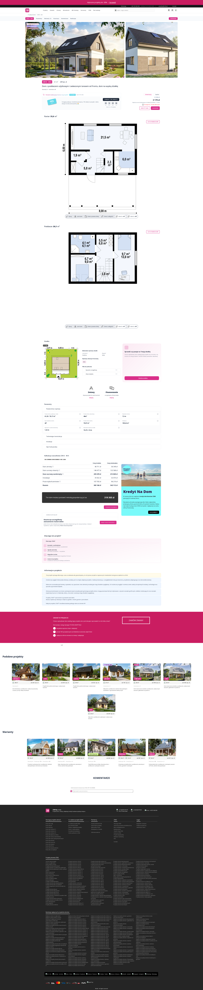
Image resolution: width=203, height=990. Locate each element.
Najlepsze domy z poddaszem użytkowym (56, 922)
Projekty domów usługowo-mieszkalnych (78, 892)
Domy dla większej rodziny (52, 835)
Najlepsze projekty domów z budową (145, 947)
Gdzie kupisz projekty (96, 825)
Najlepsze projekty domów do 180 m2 (100, 940)
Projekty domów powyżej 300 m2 (76, 869)
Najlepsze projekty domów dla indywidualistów (53, 941)
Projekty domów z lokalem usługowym (122, 890)
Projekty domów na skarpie (74, 890)
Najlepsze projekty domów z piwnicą (77, 957)
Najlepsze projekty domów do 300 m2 (77, 927)
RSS (50, 974)
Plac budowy (96, 10)
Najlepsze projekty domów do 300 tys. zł (77, 934)
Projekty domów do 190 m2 (97, 877)
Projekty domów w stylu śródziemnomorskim (119, 896)
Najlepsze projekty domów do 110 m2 (100, 939)
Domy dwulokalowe (50, 901)
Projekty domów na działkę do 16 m (144, 894)
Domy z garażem (50, 877)
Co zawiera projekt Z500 (74, 823)
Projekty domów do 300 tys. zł (75, 875)
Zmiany (59, 10)
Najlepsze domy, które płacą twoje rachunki (78, 916)
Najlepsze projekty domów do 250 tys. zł (77, 933)
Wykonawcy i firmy (95, 827)
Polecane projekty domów (97, 894)
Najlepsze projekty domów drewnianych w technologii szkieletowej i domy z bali (56, 929)
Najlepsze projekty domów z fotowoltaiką (123, 959)
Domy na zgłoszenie (50, 863)
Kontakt (116, 841)
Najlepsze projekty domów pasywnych (77, 942)
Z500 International (95, 832)
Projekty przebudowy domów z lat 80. (145, 864)
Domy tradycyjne (50, 880)
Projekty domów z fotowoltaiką (120, 892)
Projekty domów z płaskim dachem (76, 889)
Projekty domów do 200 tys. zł (75, 872)
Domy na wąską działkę (51, 878)
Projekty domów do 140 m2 (97, 884)
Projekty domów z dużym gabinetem (144, 887)
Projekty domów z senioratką (120, 866)
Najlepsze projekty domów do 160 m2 (100, 945)
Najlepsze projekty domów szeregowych (123, 934)
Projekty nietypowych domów (143, 869)
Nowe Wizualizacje (33, 24)
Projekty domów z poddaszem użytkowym (56, 867)
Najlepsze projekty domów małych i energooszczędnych (144, 936)
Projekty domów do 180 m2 (97, 881)
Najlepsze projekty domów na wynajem (145, 922)
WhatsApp (154, 974)
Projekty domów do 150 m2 (74, 864)
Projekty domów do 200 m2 (74, 866)
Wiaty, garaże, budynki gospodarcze (122, 877)
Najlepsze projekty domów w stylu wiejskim (123, 961)
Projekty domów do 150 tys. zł (75, 870)
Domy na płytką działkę (118, 873)
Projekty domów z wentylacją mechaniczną (123, 867)
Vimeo (70, 974)
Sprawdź (112, 2)
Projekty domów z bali (73, 880)
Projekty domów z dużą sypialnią (144, 897)
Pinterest (94, 974)
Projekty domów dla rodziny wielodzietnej (101, 863)
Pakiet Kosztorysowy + (108, 522)
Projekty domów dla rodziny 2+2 (76, 904)
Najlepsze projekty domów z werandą (145, 931)
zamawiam (173, 18)
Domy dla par (49, 825)
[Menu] (176, 10)
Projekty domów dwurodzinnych (143, 877)
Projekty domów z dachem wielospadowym (123, 881)
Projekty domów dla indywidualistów (54, 883)
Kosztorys (56, 18)
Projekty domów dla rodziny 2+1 (76, 903)
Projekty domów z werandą (142, 863)
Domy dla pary (49, 827)
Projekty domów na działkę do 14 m (144, 886)
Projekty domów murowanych (143, 875)
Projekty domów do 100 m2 (74, 861)
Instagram (141, 974)
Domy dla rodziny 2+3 (51, 833)
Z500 (89, 10)
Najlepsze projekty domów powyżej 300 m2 (78, 928)
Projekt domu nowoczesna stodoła (99, 890)
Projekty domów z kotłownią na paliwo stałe (56, 895)
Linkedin (129, 974)
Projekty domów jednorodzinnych (54, 898)
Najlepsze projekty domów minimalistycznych (142, 924)
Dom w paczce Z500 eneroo (52, 875)
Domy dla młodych (50, 844)
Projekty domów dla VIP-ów (52, 892)
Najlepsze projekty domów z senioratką (122, 927)
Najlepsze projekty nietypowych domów (145, 939)
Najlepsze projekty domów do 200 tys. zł (77, 931)
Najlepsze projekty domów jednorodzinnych (56, 962)
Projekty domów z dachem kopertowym (122, 883)
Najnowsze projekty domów (97, 892)
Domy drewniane (50, 873)
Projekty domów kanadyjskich (75, 878)
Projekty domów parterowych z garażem (123, 887)
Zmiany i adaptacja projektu (75, 827)
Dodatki (52, 10)
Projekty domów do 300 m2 (74, 867)
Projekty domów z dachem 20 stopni (122, 884)
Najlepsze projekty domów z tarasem (77, 959)
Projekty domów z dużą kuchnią (143, 883)
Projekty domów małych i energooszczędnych (142, 866)
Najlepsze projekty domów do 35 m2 (99, 930)
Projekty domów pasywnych (75, 884)
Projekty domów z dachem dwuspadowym (101, 895)
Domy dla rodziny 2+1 (51, 829)
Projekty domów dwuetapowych (121, 861)
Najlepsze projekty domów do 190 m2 (100, 936)
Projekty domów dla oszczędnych (54, 884)
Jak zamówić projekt (73, 825)
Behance (117, 974)
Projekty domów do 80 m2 (52, 904)
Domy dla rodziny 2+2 (51, 831)
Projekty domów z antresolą (75, 883)
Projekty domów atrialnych (74, 897)
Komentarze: (52, 89)
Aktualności (66, 10)
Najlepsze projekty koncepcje (98, 962)
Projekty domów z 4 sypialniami (120, 886)
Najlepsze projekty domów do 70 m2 (99, 937)
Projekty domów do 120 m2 (74, 863)
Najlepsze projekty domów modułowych (123, 954)
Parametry (39, 18)
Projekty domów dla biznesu (52, 894)
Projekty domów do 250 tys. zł (75, 873)
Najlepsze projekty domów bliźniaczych (122, 933)
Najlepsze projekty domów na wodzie (100, 947)
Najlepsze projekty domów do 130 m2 (100, 942)
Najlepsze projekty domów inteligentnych (78, 962)
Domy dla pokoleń (50, 840)
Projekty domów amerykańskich (76, 877)
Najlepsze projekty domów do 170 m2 (100, 934)
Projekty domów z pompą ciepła (121, 869)
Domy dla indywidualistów (52, 848)
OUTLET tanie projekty (51, 861)
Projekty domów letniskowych (98, 889)
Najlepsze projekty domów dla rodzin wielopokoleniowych (100, 924)
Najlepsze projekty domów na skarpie (77, 953)
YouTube (61, 974)
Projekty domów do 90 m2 (97, 869)
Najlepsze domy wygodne (74, 917)
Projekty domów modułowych (120, 889)
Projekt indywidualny (119, 835)
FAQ (115, 838)
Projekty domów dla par (51, 889)
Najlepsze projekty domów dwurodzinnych (146, 950)
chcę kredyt (153, 512)
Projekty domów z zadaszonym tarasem (145, 889)
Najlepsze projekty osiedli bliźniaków (54, 939)
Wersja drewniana (33, 28)
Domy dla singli (49, 823)
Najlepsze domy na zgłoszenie (53, 916)
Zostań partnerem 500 (96, 823)
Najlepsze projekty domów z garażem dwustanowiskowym (122, 916)
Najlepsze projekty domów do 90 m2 (99, 928)
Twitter (106, 974)
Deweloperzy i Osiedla (96, 829)
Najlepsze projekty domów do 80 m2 (77, 919)
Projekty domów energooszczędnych (77, 886)
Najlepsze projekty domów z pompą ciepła (123, 931)
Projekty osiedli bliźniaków (52, 881)
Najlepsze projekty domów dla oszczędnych (56, 944)
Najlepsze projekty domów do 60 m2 (99, 933)
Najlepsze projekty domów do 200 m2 (77, 925)
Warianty (47, 18)
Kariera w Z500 (117, 833)
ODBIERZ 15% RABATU (111, 99)
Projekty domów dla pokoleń (52, 890)
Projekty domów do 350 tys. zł (143, 890)
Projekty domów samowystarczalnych (122, 900)
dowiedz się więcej (111, 507)
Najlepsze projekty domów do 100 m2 (77, 920)
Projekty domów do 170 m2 (97, 875)
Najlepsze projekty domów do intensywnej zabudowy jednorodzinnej (146, 952)
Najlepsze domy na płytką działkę (121, 936)
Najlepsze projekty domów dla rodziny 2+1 (101, 916)
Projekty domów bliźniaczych (120, 870)
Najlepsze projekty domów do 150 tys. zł (77, 930)
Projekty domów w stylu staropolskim (122, 898)
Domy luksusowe (50, 897)
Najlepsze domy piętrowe (52, 923)
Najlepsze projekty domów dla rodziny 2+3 (101, 919)
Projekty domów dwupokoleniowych (122, 864)
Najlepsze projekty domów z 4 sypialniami (123, 950)
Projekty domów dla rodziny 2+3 (98, 861)
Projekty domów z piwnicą (74, 894)
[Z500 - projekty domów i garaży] (27, 10)
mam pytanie (145, 108)
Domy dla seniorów (50, 842)
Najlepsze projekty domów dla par (54, 948)
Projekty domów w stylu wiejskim (121, 894)
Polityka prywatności (141, 825)
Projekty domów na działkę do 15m (144, 881)
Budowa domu (117, 829)
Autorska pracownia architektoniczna (123, 825)
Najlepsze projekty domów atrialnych (77, 961)
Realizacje (73, 18)
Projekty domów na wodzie (97, 887)
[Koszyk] (172, 10)
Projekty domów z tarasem (74, 895)
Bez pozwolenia (33, 26)
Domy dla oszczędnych (51, 849)
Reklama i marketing (119, 836)
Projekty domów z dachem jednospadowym (146, 872)
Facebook (82, 974)
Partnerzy (83, 10)
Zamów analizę (142, 378)
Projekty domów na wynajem (120, 901)
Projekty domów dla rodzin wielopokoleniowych (97, 865)
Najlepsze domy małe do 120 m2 (53, 917)
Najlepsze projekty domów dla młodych (145, 927)
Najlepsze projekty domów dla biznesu (55, 954)
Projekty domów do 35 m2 (97, 870)
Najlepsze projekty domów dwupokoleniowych (119, 924)
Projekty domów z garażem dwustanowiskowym (97, 903)
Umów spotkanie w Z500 (74, 833)
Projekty (45, 10)
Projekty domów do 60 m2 (97, 873)
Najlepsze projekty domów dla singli (77, 964)
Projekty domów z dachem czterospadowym (101, 897)
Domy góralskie (72, 881)
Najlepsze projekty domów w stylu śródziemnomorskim (121, 963)
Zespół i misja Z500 (118, 831)
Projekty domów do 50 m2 (97, 872)
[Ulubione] (169, 10)
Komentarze (64, 18)
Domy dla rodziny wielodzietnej (53, 836)
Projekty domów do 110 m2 (97, 880)
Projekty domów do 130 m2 (97, 883)
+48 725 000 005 (153, 810)
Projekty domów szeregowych (120, 872)
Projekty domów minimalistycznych (121, 903)
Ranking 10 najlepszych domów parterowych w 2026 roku (53, 919)
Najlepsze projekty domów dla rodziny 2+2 (101, 917)
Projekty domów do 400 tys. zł (143, 892)
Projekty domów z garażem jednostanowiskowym (97, 900)
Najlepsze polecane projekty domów (99, 954)
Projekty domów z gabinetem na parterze (123, 863)
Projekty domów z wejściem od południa (123, 880)
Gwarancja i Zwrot (141, 827)
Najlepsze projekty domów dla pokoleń (55, 950)
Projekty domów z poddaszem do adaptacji (146, 870)
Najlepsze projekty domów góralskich (77, 939)
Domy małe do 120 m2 (51, 864)
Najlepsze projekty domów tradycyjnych (55, 937)
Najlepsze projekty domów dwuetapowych (123, 919)
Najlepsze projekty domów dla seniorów (100, 927)
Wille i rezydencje (117, 875)
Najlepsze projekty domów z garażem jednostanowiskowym (100, 964)
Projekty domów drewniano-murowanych (146, 861)
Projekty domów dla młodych (120, 904)
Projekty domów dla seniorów (98, 867)
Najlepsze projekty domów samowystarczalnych (142, 919)
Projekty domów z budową (142, 873)
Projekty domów (32, 14)
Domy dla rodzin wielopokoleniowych (55, 838)
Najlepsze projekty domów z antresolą (77, 940)
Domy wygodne (49, 903)
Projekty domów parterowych (53, 866)
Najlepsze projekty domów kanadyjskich (78, 936)
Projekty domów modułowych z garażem (145, 895)
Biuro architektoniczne (119, 827)
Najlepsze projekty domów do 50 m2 (99, 931)
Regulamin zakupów (141, 823)
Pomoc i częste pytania (73, 829)
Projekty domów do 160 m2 (97, 886)
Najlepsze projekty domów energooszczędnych (74, 944)
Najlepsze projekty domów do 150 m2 (77, 923)
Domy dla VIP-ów (50, 846)
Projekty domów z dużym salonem (144, 884)
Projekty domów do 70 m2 (97, 878)
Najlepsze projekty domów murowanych (145, 948)
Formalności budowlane (74, 831)
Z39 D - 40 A (29, 18)
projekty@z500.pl (137, 810)
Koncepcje (93, 898)
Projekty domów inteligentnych (75, 898)
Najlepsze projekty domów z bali (76, 937)
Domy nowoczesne (50, 872)
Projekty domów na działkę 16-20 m (54, 900)
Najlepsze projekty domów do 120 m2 (77, 922)
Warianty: (44, 89)
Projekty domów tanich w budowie (76, 887)
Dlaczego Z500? (117, 823)
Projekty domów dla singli (74, 900)
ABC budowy (75, 10)
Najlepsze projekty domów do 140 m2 (100, 944)
